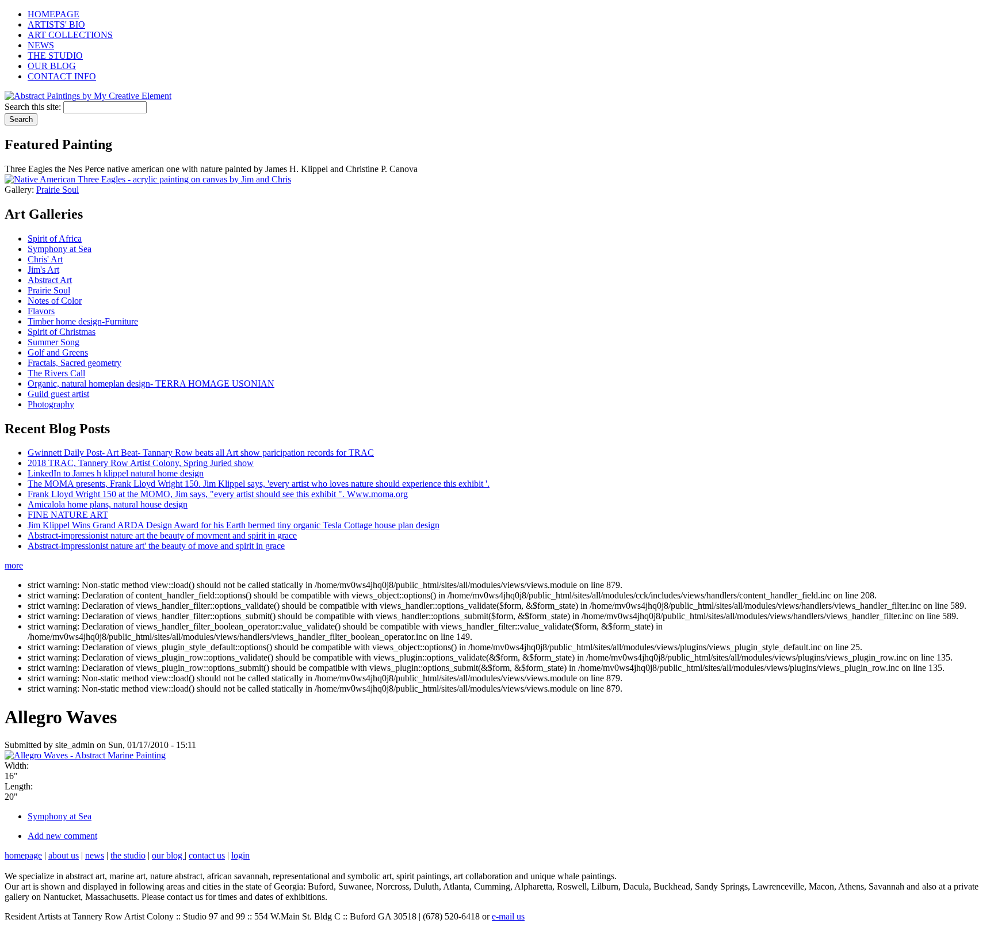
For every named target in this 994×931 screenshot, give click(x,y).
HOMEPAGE (53, 14)
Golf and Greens (58, 352)
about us (63, 855)
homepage (23, 855)
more (14, 565)
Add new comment (62, 836)
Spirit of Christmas (61, 332)
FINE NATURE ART (68, 515)
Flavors (41, 311)
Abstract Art (50, 280)
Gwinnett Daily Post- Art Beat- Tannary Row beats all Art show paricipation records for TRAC (201, 452)
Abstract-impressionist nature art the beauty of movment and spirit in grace (162, 535)
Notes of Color (55, 301)
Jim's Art (43, 269)
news (94, 855)
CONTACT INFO (62, 76)
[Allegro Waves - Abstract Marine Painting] (85, 755)
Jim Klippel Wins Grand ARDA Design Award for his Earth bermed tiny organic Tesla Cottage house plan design (233, 525)
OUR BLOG (52, 66)
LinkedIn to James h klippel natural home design (116, 473)
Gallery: (20, 189)
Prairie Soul (57, 189)
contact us (207, 855)
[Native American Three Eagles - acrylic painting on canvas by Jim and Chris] (148, 179)
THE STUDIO (55, 55)
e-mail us (508, 916)
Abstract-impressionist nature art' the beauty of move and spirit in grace (156, 546)
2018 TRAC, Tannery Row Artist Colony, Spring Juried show (141, 463)
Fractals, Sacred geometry (74, 363)
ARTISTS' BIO (56, 24)
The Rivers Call (56, 373)
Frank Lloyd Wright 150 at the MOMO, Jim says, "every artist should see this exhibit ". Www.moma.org (218, 494)
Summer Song (53, 342)
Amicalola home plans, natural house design (108, 504)
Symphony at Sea (59, 249)
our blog (168, 855)
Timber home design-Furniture (83, 321)
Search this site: (34, 107)
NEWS (41, 45)
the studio (128, 855)
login (240, 855)
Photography (51, 404)
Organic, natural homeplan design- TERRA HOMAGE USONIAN (151, 383)
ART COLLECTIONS (70, 35)
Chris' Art (45, 259)
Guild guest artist (58, 394)
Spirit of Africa (55, 238)
